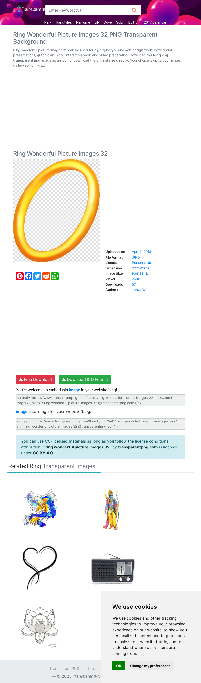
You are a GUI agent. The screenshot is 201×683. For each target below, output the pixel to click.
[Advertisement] (100, 110)
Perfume (83, 22)
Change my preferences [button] (150, 666)
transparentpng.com (138, 447)
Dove (108, 22)
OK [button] (118, 666)
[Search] (134, 10)
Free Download (37, 379)
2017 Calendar (155, 22)
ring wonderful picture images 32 (77, 447)
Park (47, 22)
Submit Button (127, 22)
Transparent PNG (64, 668)
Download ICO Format (87, 379)
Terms (92, 668)
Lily (97, 22)
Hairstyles (64, 22)
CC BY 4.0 (43, 452)
